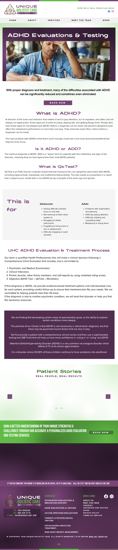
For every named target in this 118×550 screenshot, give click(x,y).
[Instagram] (112, 11)
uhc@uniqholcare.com (26, 515)
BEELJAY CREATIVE (98, 536)
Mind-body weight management (61, 532)
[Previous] (9, 396)
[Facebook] (109, 11)
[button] (54, 20)
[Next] (108, 396)
